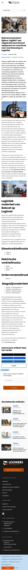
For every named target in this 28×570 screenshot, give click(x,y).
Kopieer (14, 365)
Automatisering (6, 484)
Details (16, 567)
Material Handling (7, 490)
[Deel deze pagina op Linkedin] (13, 361)
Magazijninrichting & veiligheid (10, 487)
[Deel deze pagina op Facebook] (13, 358)
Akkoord (7, 568)
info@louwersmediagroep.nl (11, 531)
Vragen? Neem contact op (13, 470)
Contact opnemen (7, 509)
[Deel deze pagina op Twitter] (13, 354)
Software (4, 492)
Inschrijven (14, 387)
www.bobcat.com (10, 342)
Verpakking (5, 495)
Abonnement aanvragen (9, 506)
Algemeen (4, 54)
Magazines (5, 504)
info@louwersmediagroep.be (12, 550)
